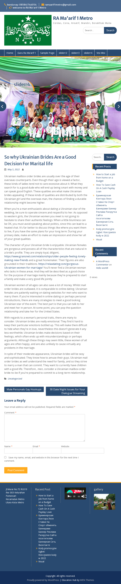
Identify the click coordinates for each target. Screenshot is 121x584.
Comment (10, 402)
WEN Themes (87, 570)
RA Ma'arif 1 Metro (73, 18)
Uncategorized (15, 368)
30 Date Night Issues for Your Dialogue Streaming (67, 381)
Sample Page (47, 52)
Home (9, 52)
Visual (99, 229)
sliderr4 (88, 52)
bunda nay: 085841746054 (22, 4)
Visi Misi (101, 52)
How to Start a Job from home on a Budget (105, 167)
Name (8, 436)
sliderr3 (75, 52)
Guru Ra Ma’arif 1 (26, 52)
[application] (75, 483)
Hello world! (102, 257)
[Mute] (82, 486)
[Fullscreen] (84, 486)
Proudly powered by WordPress (43, 570)
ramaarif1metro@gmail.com (60, 4)
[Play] (68, 486)
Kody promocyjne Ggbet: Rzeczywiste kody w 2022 (106, 222)
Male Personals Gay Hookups (24, 379)
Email (36, 436)
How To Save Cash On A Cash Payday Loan (105, 178)
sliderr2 (63, 52)
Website (65, 436)
